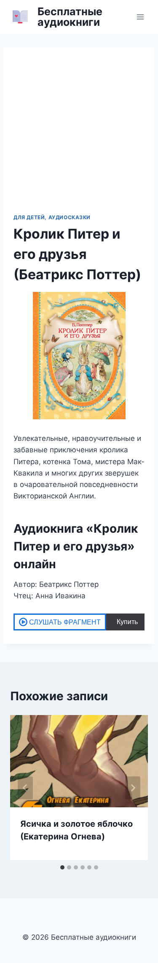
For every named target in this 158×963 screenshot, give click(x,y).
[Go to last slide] (25, 787)
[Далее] (132, 787)
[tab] (62, 867)
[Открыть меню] (140, 16)
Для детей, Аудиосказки (52, 217)
